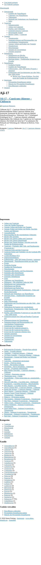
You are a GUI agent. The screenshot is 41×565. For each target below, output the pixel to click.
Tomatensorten (9, 337)
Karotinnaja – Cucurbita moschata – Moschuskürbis (21, 384)
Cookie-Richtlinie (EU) (12, 256)
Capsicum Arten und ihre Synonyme (16, 250)
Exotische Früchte (10, 265)
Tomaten (7, 437)
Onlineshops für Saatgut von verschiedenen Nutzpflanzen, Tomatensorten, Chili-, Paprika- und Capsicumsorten (21, 309)
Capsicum (10, 128)
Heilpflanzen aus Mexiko (12, 286)
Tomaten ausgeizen (10, 334)
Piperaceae (7, 489)
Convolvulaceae (9, 472)
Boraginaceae (8, 459)
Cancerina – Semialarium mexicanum (16, 361)
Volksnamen (8, 341)
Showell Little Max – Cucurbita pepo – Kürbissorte (21, 382)
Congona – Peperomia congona (14, 374)
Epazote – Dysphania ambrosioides (16, 368)
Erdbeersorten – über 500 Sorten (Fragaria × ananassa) (22, 259)
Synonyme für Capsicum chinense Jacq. (17, 332)
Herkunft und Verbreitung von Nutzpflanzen (19, 294)
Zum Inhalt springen (11, 2)
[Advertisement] (20, 153)
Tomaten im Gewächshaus (13, 335)
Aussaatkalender (9, 233)
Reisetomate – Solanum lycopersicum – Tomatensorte (22, 414)
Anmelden (12, 520)
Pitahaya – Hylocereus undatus (14, 397)
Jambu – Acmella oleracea (13, 351)
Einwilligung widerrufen (12, 511)
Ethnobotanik (4, 8)
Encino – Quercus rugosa (12, 363)
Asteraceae (7, 453)
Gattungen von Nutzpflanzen (13, 280)
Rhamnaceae (8, 493)
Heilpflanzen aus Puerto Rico (14, 288)
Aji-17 (24, 128)
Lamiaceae (7, 486)
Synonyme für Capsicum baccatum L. (16, 330)
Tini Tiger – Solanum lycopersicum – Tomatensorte (21, 401)
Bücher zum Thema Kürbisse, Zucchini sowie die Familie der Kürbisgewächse (20, 243)
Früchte (6, 430)
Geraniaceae (8, 480)
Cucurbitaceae (9, 426)
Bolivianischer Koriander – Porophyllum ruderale (20, 349)
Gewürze (7, 432)
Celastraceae (8, 467)
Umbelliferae (8, 501)
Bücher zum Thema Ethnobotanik (15, 240)
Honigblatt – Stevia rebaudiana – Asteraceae (19, 367)
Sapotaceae (8, 497)
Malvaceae (7, 487)
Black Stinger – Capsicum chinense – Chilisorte (20, 391)
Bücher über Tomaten (11, 237)
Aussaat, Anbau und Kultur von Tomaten (18, 227)
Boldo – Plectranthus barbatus (14, 365)
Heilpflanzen (8, 434)
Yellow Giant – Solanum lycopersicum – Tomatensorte (22, 403)
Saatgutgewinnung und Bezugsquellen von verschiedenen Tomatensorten (18, 323)
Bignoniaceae (8, 457)
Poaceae (7, 491)
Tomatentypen (9, 339)
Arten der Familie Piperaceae (13, 225)
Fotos (6, 278)
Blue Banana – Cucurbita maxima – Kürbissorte (20, 386)
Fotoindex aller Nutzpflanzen (14, 273)
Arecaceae (7, 451)
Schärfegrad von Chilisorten (13, 326)
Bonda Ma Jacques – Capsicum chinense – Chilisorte (21, 389)
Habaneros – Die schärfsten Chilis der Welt (18, 282)
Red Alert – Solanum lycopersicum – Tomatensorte (21, 416)
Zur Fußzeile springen (11, 4)
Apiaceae (7, 449)
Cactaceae (7, 461)
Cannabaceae (8, 463)
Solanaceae (8, 499)
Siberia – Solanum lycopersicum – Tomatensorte (20, 412)
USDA (2, 130)
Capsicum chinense (33, 128)
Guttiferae (7, 482)
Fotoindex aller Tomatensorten (14, 275)
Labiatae (7, 484)
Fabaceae (7, 476)
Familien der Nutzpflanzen (13, 267)
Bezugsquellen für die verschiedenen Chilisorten (20, 235)
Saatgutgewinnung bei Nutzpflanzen (16, 320)
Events (6, 263)
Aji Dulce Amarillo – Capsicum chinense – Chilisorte (22, 355)
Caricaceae (7, 465)
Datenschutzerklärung (11, 257)
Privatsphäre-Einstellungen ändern (15, 513)
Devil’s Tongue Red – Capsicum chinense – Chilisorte (22, 387)
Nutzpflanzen (8, 436)
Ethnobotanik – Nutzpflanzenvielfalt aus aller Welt (21, 261)
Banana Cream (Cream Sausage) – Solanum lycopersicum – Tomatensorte (18, 394)
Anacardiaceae (9, 448)
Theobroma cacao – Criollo (13, 376)
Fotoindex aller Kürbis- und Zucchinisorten (18, 271)
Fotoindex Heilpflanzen (12, 276)
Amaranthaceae (9, 446)
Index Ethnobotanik (10, 301)
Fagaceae (7, 478)
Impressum (7, 299)
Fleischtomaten (9, 269)
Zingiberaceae (9, 503)
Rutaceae (7, 495)
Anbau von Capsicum (11, 223)
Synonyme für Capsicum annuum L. (16, 328)
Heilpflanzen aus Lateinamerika (14, 284)
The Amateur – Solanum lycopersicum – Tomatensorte (22, 399)
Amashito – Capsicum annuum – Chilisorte (18, 353)
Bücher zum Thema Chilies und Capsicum (18, 238)
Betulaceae (7, 455)
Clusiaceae (7, 468)
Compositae (8, 470)
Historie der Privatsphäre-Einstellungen (17, 515)
